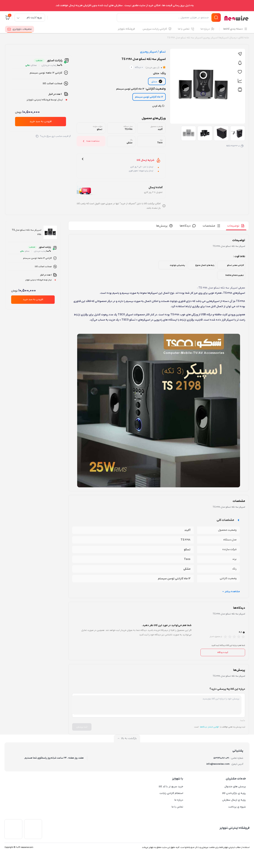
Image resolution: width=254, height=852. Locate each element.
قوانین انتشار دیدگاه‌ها (209, 727)
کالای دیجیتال (236, 37)
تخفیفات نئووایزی (22, 29)
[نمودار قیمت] (240, 81)
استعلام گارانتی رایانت (171, 793)
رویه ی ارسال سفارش (234, 800)
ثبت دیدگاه (222, 652)
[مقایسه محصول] (240, 89)
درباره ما (178, 800)
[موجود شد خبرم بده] (240, 63)
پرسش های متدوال (235, 786)
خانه (246, 37)
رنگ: (159, 73)
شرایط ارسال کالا (145, 160)
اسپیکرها (223, 37)
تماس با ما (177, 807)
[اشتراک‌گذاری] (240, 54)
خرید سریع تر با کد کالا (171, 786)
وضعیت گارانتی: (141, 88)
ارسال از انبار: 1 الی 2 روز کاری (141, 166)
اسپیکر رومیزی (210, 37)
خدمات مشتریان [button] (236, 779)
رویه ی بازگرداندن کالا (234, 793)
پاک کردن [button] (157, 106)
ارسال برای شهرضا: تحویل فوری (141, 170)
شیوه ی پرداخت (237, 807)
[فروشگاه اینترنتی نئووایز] (236, 18)
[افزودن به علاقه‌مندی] (240, 72)
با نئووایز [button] (177, 779)
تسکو (163, 52)
